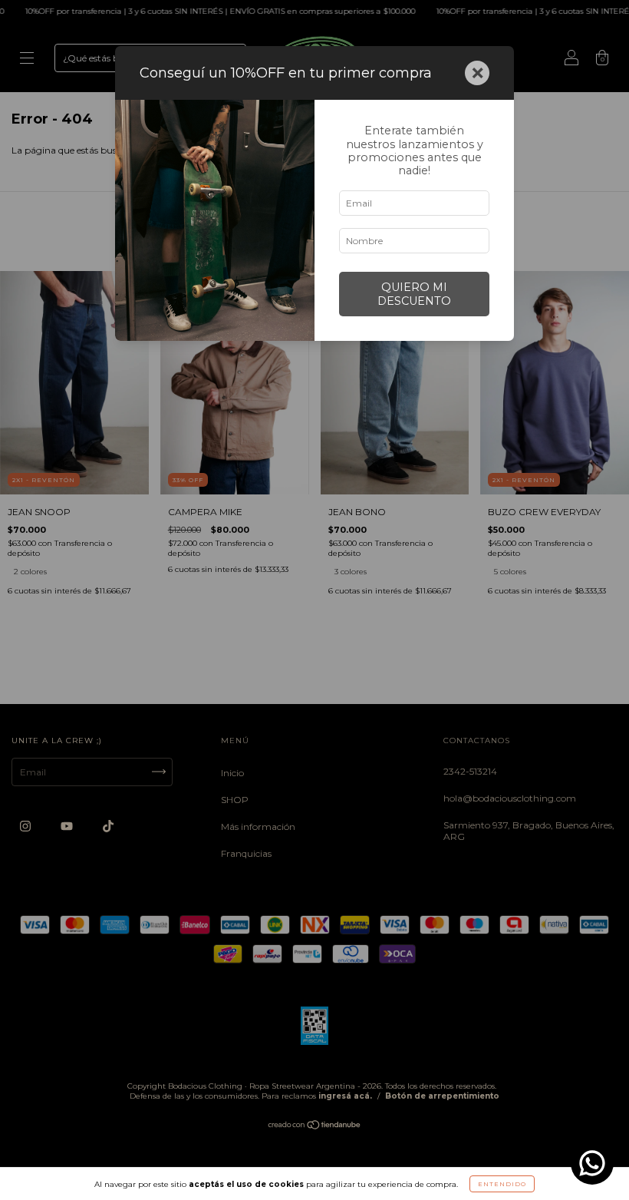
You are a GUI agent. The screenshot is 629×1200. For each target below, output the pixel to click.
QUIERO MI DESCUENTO (414, 294)
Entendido (502, 1184)
